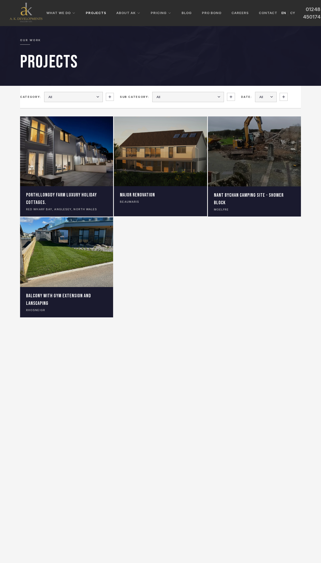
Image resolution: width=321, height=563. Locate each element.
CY (292, 13)
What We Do (58, 13)
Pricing (159, 13)
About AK (126, 13)
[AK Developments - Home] (26, 13)
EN (283, 13)
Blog (187, 13)
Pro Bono (211, 13)
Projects (96, 13)
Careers (240, 13)
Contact (268, 13)
